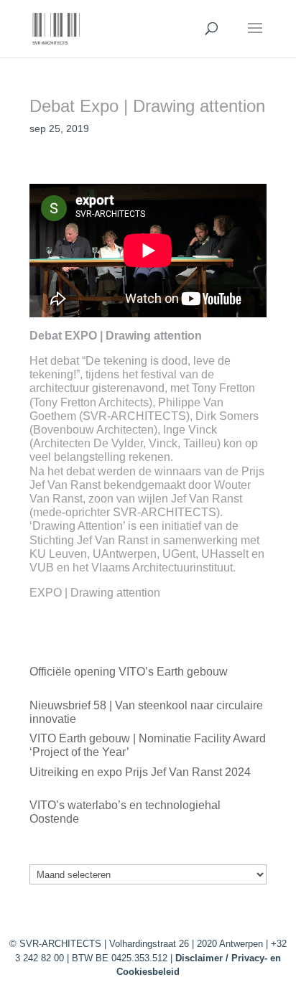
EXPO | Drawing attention (94, 593)
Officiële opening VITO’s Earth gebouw (128, 672)
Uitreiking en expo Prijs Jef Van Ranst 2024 (140, 772)
